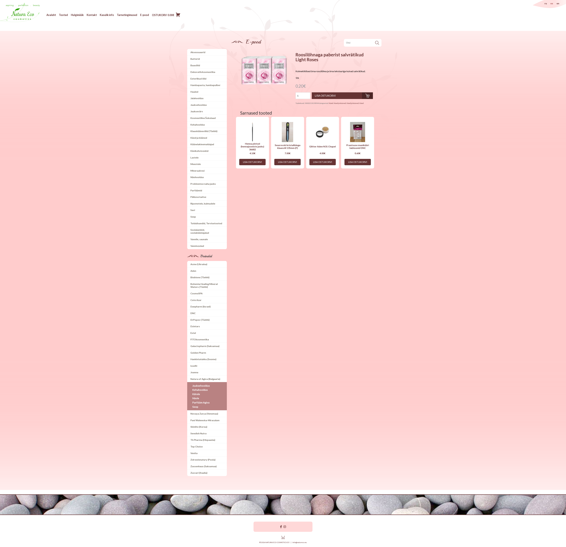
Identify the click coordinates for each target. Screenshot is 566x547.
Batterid (195, 58)
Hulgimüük (77, 15)
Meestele (195, 164)
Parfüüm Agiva (200, 402)
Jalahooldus (197, 98)
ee (551, 3)
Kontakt (92, 15)
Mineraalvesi (197, 170)
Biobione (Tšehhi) (199, 277)
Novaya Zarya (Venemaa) (204, 413)
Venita (194, 453)
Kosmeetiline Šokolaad (203, 118)
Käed (331, 103)
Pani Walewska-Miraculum (204, 420)
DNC (193, 313)
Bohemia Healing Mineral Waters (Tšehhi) (204, 285)
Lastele (194, 157)
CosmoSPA (196, 293)
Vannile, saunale (199, 239)
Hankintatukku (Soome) (203, 359)
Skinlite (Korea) (198, 426)
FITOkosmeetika (199, 339)
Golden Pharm (198, 352)
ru (545, 3)
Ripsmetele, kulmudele (202, 203)
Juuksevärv (196, 111)
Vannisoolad (197, 245)
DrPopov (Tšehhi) (200, 319)
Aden (193, 270)
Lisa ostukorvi (252, 162)
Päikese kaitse (198, 196)
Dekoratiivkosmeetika (202, 72)
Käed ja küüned (198, 137)
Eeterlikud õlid (198, 78)
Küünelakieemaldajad (202, 144)
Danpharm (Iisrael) (200, 306)
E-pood (144, 15)
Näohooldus (197, 177)
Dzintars (195, 326)
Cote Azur (195, 300)
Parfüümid (196, 190)
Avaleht (51, 15)
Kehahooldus (197, 124)
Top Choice (196, 446)
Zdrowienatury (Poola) (202, 459)
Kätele (196, 394)
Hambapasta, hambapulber (205, 85)
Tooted (63, 15)
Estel (193, 332)
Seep (193, 216)
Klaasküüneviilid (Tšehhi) (203, 131)
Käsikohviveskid (199, 150)
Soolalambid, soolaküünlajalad (199, 231)
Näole (195, 398)
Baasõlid (195, 65)
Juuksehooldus (198, 104)
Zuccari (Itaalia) (198, 472)
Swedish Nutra (198, 433)
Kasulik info (107, 15)
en (558, 3)
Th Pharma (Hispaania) (202, 439)
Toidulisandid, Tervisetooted (206, 223)
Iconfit (193, 365)
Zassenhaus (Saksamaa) (203, 466)
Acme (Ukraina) (198, 264)
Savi (192, 210)
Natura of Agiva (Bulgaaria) (205, 379)
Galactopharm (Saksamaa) (204, 346)
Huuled (194, 91)
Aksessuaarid (197, 52)
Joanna (194, 372)
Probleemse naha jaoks (203, 183)
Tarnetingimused (127, 15)
